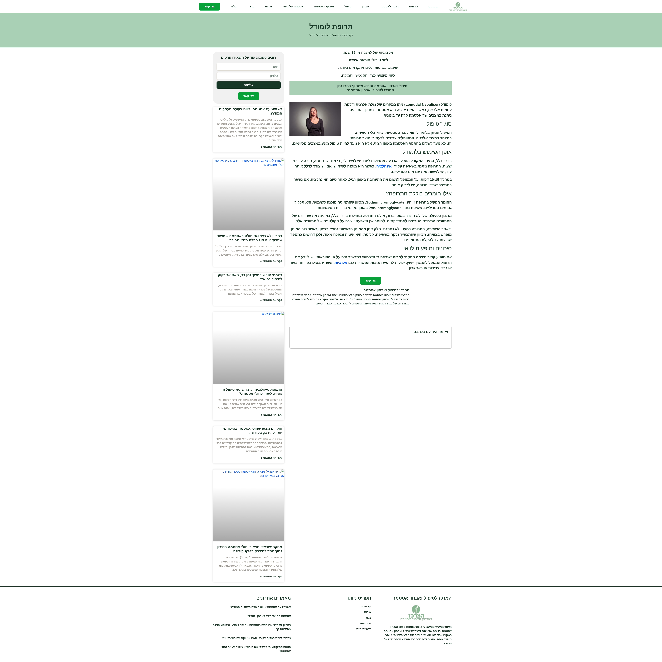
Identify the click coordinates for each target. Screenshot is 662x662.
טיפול (347, 6)
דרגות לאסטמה (389, 6)
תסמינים (433, 6)
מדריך (250, 6)
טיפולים (334, 35)
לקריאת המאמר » (271, 146)
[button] (294, 331)
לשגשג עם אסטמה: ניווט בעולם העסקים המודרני (260, 607)
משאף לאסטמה (324, 6)
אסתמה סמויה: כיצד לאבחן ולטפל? (269, 616)
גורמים (413, 6)
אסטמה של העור (293, 6)
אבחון (365, 6)
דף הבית (347, 35)
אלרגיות (340, 263)
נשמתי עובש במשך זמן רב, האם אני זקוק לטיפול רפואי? (256, 638)
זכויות (268, 6)
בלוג (233, 6)
